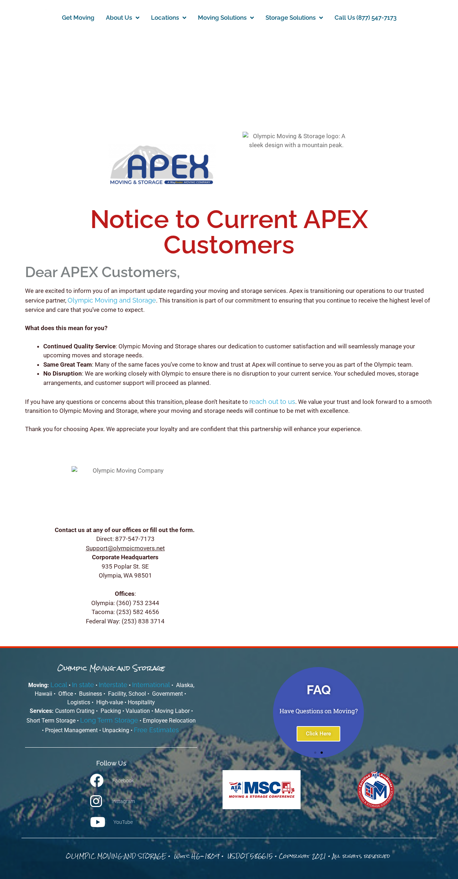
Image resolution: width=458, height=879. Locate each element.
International (151, 685)
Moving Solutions (222, 17)
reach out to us (272, 401)
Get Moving (78, 17)
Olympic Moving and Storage (112, 300)
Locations (165, 17)
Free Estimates (157, 730)
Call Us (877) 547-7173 (365, 17)
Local (58, 685)
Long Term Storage (109, 720)
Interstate (113, 685)
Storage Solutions (290, 17)
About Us (119, 17)
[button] (215, 712)
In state (83, 685)
